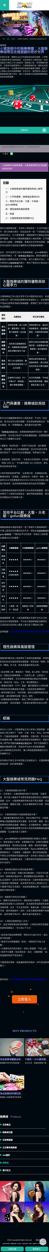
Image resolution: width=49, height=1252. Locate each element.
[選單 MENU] (4, 5)
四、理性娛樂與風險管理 (17, 209)
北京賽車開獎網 (9, 1147)
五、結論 (9, 214)
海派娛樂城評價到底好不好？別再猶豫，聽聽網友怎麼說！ (12, 1093)
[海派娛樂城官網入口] (24, 8)
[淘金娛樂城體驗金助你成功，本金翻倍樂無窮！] (12, 1047)
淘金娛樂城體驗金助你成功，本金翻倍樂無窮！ (21, 148)
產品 (8, 39)
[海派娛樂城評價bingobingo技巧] (36, 1212)
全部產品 (6, 1124)
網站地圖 (39, 1240)
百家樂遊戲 (7, 1140)
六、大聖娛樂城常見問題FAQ (19, 218)
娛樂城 (13, 39)
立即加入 (24, 130)
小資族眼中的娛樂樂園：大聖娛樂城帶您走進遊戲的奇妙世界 (24, 167)
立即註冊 (12, 1249)
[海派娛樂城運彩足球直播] (12, 1191)
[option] (24, 98)
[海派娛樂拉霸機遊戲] (12, 1212)
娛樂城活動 (7, 1132)
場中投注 (6, 1170)
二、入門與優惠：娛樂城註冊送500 (22, 197)
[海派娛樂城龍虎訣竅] (36, 1191)
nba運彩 (6, 1155)
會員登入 (37, 1249)
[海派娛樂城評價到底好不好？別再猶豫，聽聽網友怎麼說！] (12, 1081)
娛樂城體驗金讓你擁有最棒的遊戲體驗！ (28, 979)
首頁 (4, 39)
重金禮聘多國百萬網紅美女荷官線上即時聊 (29, 631)
